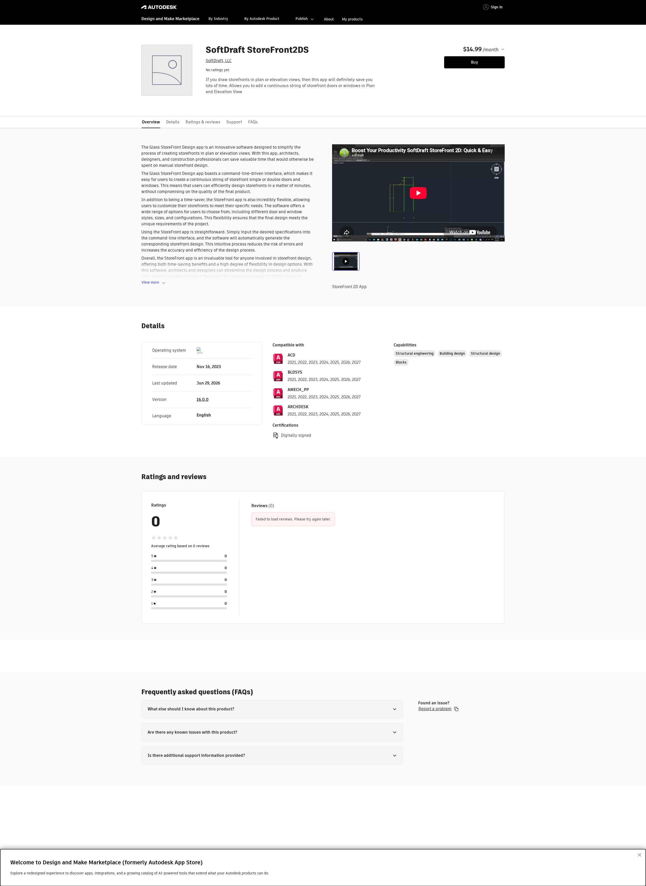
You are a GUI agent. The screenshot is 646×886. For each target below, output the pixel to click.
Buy (474, 62)
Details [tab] (172, 122)
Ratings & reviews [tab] (202, 122)
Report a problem (434, 709)
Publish (301, 18)
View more (150, 282)
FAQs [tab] (253, 122)
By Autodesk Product (261, 18)
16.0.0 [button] (202, 399)
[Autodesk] (159, 7)
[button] (272, 709)
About (329, 19)
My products (352, 19)
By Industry (218, 18)
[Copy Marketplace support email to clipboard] (456, 708)
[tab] (346, 262)
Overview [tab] (151, 122)
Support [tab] (234, 122)
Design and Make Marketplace (170, 19)
